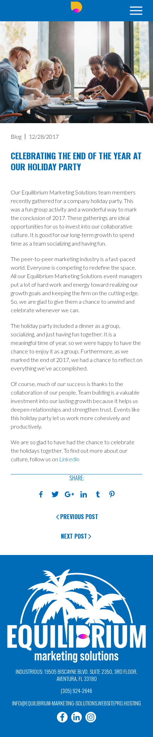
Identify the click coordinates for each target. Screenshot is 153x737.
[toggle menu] (136, 11)
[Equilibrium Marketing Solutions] (76, 10)
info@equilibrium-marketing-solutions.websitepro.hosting (76, 703)
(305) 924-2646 (76, 690)
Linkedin (69, 459)
